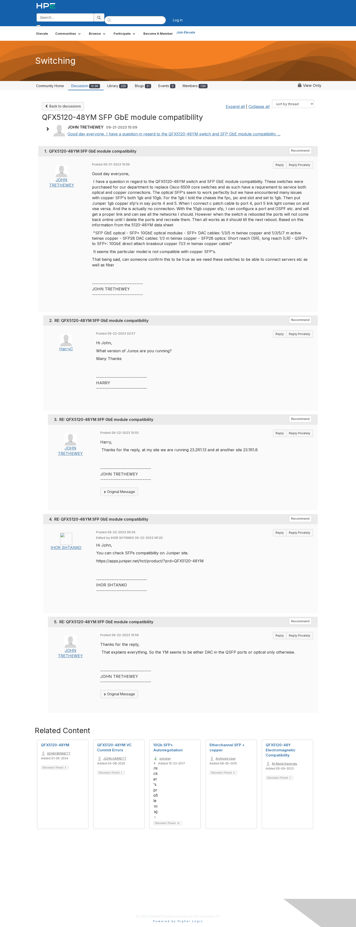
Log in (178, 20)
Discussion (84, 86)
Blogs (142, 86)
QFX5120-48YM (55, 745)
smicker (165, 758)
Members (194, 86)
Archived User (226, 758)
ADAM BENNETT (58, 753)
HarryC (66, 348)
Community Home (50, 86)
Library (116, 86)
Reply (280, 165)
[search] (99, 17)
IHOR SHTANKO (66, 547)
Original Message (120, 492)
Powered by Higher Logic (178, 921)
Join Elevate (185, 32)
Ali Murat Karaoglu (284, 763)
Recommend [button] (300, 150)
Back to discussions (64, 106)
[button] (68, 33)
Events (166, 86)
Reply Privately (299, 165)
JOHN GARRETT (114, 758)
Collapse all (259, 106)
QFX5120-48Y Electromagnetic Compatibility (280, 750)
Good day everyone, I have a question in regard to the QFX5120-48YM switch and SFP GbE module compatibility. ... (174, 133)
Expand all (235, 106)
